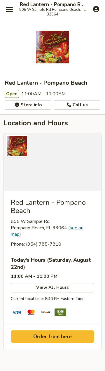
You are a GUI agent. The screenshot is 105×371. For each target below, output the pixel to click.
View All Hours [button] (52, 287)
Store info (31, 105)
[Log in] (96, 9)
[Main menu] (9, 9)
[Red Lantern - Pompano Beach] (52, 162)
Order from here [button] (52, 336)
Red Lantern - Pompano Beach (52, 5)
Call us (79, 105)
